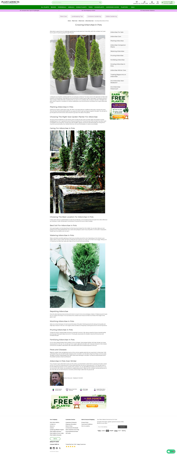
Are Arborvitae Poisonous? (115, 88)
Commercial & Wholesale (72, 427)
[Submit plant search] (100, 2)
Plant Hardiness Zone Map (72, 429)
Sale (132, 7)
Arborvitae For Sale (117, 32)
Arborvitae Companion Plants (118, 46)
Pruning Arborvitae (117, 55)
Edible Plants (81, 7)
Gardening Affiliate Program (57, 429)
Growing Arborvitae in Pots (118, 65)
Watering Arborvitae (117, 51)
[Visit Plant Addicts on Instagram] (54, 448)
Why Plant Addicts (54, 422)
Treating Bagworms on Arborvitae (118, 75)
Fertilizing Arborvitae (118, 60)
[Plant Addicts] (10, 2)
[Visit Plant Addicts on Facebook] (51, 448)
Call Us (55, 438)
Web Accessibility (85, 426)
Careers (52, 427)
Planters (124, 7)
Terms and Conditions (86, 424)
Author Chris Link (68, 378)
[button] (171, 451)
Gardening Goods (112, 7)
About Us (52, 426)
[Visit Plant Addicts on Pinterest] (57, 448)
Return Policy (69, 426)
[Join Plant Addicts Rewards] (78, 402)
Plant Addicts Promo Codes (57, 433)
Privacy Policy (84, 422)
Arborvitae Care (116, 36)
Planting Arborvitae (117, 41)
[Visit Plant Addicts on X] (60, 448)
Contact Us (52, 424)
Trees (90, 7)
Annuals (71, 7)
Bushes (53, 7)
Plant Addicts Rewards (55, 435)
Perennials (62, 7)
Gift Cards (68, 433)
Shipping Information (71, 424)
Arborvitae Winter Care (118, 70)
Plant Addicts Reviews (55, 431)
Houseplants (99, 7)
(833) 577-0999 (54, 441)
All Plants (45, 7)
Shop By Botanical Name (72, 431)
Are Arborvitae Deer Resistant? (117, 81)
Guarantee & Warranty (71, 422)
